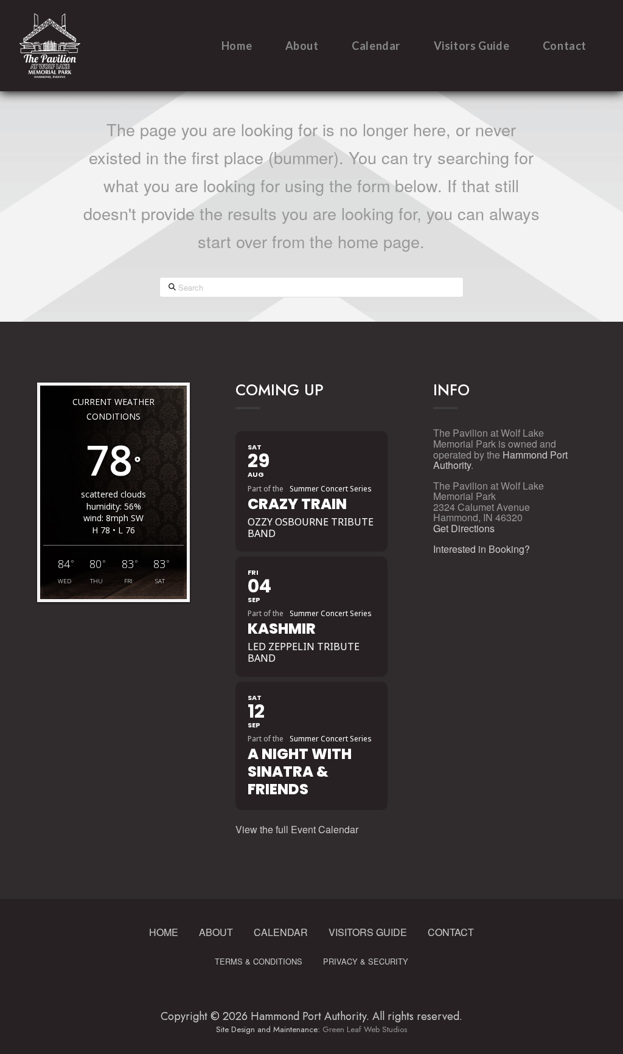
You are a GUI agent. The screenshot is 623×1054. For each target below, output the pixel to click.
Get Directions (464, 528)
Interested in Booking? (481, 549)
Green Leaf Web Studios (364, 1029)
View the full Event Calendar (296, 829)
